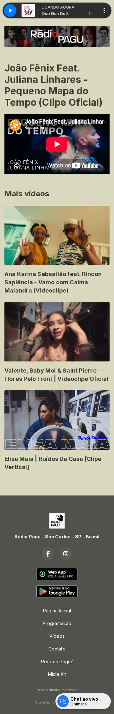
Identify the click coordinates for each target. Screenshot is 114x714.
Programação (56, 623)
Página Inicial (57, 610)
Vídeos (57, 636)
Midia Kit (57, 674)
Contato (56, 648)
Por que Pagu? (57, 661)
